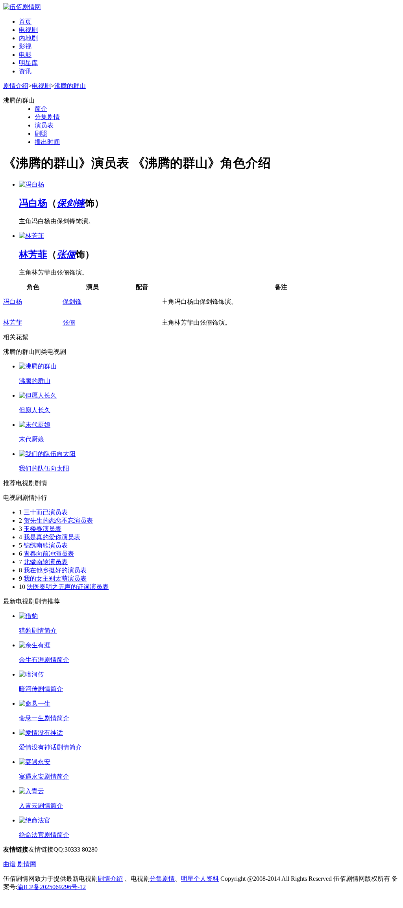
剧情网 (26, 864)
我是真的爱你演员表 (52, 537)
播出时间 (47, 141)
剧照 (41, 133)
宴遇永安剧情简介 (44, 776)
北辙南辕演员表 (46, 562)
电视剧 (28, 29)
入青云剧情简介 (41, 805)
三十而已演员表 (46, 512)
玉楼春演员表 (42, 528)
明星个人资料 (200, 878)
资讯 (25, 71)
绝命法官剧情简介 (44, 834)
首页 (25, 21)
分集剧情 (47, 117)
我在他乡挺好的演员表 (55, 570)
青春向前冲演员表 (49, 553)
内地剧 (28, 38)
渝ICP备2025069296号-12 (51, 887)
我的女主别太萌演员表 (55, 578)
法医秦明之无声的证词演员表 (68, 586)
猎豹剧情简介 (38, 630)
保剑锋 (71, 203)
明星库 (28, 63)
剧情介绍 (15, 85)
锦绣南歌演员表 (46, 545)
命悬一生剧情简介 (44, 718)
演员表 (44, 125)
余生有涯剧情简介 (44, 659)
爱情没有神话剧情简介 (50, 747)
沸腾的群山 (70, 85)
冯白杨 (33, 203)
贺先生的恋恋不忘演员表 (58, 520)
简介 (41, 108)
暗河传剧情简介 (41, 689)
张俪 (66, 254)
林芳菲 (33, 254)
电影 (25, 54)
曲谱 (9, 864)
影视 (25, 46)
